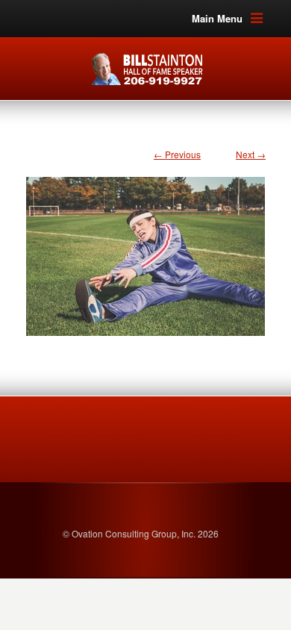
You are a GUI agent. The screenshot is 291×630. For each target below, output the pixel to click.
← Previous (177, 154)
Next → (251, 154)
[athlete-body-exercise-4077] (145, 249)
